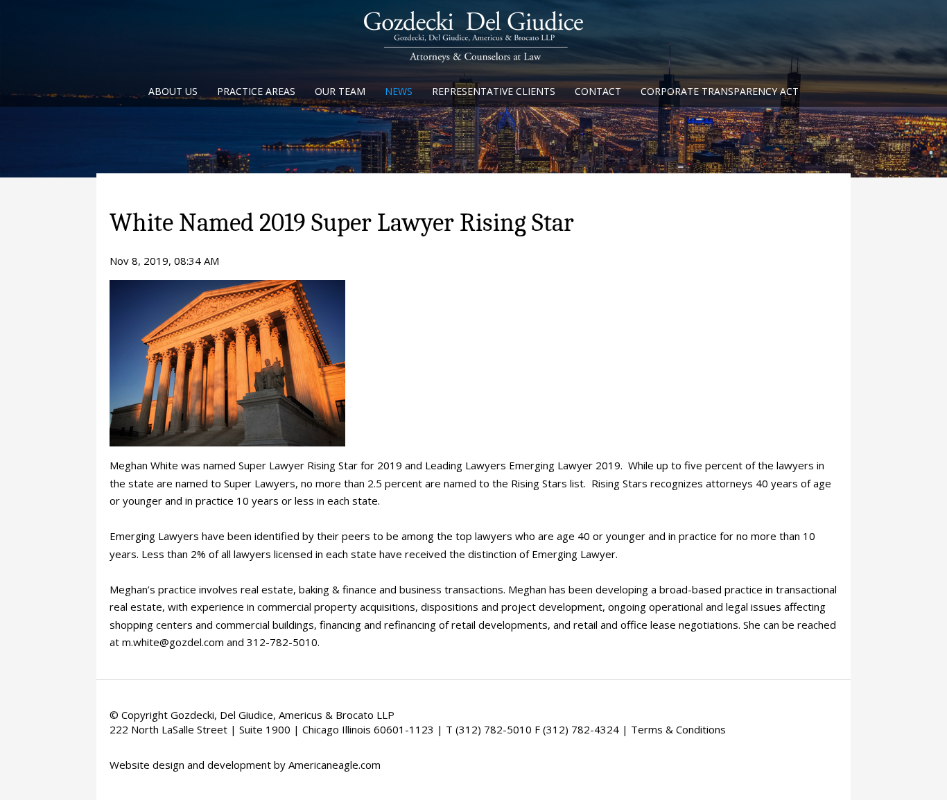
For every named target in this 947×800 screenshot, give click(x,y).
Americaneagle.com (334, 765)
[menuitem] (173, 93)
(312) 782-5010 (493, 729)
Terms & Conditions (678, 729)
